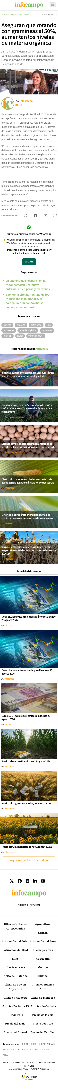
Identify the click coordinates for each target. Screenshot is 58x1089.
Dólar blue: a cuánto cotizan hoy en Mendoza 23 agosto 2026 (26, 671)
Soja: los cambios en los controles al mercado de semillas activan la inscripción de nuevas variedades (28, 445)
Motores (42, 967)
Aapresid (9, 523)
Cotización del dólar (15, 941)
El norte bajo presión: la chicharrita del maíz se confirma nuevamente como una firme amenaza (27, 516)
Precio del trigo (43, 1023)
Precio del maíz (15, 1023)
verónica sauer (35, 336)
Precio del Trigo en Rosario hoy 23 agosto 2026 (26, 803)
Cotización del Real (15, 950)
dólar (25, 1044)
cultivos (7, 325)
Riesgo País (15, 1015)
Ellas (15, 958)
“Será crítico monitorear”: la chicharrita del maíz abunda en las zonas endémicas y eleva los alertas (27, 480)
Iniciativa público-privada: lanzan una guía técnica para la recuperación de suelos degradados (27, 374)
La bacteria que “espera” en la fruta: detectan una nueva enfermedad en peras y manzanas (28, 285)
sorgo (45, 1049)
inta (49, 325)
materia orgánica (28, 330)
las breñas (9, 330)
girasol (15, 1049)
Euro (33, 1044)
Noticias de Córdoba (43, 1006)
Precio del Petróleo (42, 1032)
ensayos (21, 325)
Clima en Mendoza (43, 997)
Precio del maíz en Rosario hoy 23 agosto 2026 (25, 761)
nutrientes (47, 330)
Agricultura (16, 14)
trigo (6, 1049)
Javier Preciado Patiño (15, 452)
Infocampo (5, 14)
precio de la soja (31, 1049)
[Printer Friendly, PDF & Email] (55, 216)
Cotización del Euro (43, 941)
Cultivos (26, 14)
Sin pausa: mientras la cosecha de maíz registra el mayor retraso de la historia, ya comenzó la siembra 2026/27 (28, 550)
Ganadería (43, 958)
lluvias (43, 976)
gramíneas (36, 325)
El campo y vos (43, 950)
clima (5, 1055)
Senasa (43, 932)
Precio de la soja (42, 1015)
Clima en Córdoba (15, 997)
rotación (8, 336)
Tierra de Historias (15, 976)
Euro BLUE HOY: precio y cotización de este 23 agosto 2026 (25, 717)
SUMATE (29, 262)
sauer (20, 336)
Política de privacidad (29, 905)
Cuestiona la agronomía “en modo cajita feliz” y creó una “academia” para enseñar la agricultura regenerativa (26, 408)
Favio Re (9, 559)
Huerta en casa (15, 967)
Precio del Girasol (15, 1032)
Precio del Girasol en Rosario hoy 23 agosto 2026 (26, 846)
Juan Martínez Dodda (14, 417)
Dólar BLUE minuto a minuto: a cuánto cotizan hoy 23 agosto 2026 (28, 618)
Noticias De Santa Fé (15, 1006)
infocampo (9, 381)
